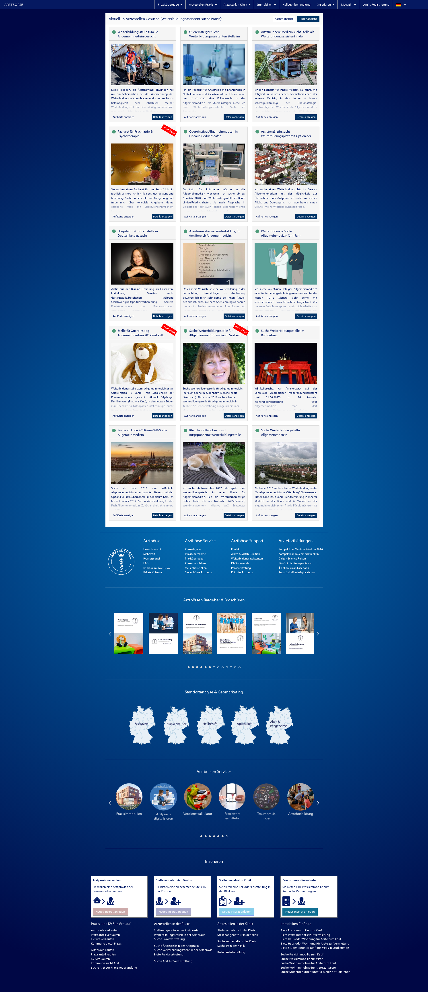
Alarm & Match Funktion (245, 553)
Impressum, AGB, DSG (156, 568)
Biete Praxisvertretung (168, 954)
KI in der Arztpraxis (242, 572)
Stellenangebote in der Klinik (236, 930)
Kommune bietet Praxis (106, 943)
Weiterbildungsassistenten (247, 558)
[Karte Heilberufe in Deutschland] (210, 725)
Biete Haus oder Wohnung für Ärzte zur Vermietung (315, 943)
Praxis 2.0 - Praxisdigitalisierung (297, 572)
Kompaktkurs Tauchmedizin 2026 (299, 553)
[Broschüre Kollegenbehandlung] (300, 633)
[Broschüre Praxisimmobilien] (197, 633)
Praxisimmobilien (195, 563)
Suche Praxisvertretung (169, 939)
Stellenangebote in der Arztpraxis (176, 930)
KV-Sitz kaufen (100, 959)
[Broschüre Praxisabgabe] (128, 633)
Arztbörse (13, 4)
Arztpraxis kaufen (102, 950)
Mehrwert (149, 553)
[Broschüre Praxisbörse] (266, 633)
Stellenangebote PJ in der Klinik (238, 935)
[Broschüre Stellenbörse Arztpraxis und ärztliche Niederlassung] (231, 633)
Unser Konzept (152, 549)
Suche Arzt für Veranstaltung (173, 961)
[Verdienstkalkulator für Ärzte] (197, 802)
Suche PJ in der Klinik (231, 946)
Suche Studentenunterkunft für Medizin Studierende (315, 972)
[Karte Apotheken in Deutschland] (245, 725)
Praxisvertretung (241, 568)
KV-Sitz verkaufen (102, 939)
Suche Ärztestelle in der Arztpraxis (176, 946)
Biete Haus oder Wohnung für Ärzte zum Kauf (311, 939)
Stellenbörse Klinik (196, 568)
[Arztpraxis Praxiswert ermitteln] (231, 802)
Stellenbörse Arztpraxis (198, 572)
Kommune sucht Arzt (105, 963)
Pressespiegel (151, 558)
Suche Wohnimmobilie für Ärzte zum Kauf (308, 963)
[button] (410, 4)
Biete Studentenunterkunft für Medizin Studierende (315, 948)
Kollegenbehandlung (297, 4)
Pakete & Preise (152, 572)
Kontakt (235, 549)
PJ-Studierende (240, 563)
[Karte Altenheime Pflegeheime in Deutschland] (279, 725)
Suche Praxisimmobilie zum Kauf (302, 954)
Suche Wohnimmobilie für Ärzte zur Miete (308, 967)
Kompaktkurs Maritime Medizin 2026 (301, 549)
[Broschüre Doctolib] (163, 633)
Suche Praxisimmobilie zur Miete (302, 959)
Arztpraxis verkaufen (104, 930)
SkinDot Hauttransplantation (295, 563)
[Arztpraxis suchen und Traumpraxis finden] (266, 802)
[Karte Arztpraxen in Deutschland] (142, 725)
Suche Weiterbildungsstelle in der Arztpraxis (183, 950)
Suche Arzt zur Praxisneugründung (114, 967)
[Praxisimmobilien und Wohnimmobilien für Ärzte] (128, 802)
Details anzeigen (162, 117)
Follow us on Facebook (295, 568)
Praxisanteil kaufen (103, 954)
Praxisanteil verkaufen (105, 935)
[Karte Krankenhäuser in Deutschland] (176, 725)
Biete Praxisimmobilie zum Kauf (301, 930)
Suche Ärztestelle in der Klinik (236, 941)
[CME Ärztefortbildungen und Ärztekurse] (300, 802)
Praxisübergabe (194, 558)
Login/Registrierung (376, 4)
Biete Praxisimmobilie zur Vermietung (305, 935)
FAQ (145, 563)
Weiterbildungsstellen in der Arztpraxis (179, 935)
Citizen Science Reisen (292, 558)
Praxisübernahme (195, 553)
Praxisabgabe (193, 549)
